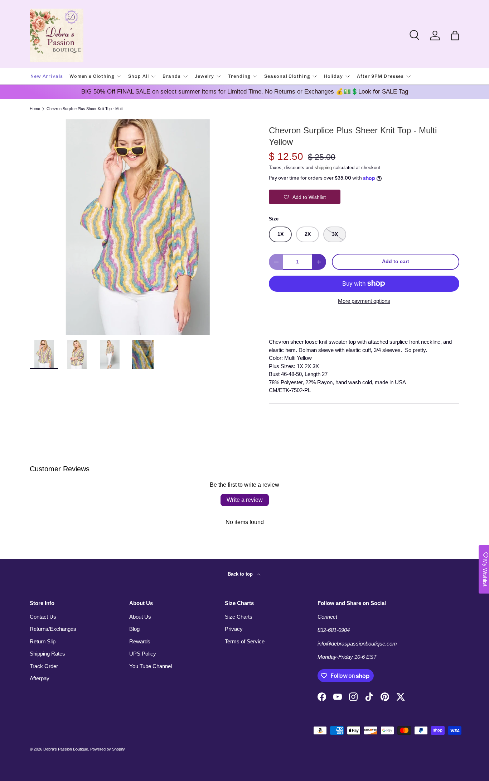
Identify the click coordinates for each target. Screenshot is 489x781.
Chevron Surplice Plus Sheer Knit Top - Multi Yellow (87, 109)
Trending (239, 76)
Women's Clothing (91, 76)
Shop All (138, 76)
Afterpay (39, 678)
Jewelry (204, 76)
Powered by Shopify (107, 749)
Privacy (234, 629)
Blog (134, 629)
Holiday (333, 76)
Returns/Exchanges (53, 629)
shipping (323, 167)
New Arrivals (46, 76)
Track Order (44, 666)
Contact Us (43, 617)
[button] (455, 35)
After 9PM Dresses (380, 76)
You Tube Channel (150, 666)
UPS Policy (142, 654)
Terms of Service (245, 641)
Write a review (245, 500)
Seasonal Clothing (287, 76)
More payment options (364, 301)
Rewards (139, 641)
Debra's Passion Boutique (65, 749)
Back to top (241, 574)
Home (35, 109)
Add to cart (395, 261)
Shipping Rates (47, 654)
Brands (171, 76)
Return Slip (42, 641)
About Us (140, 617)
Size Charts (238, 617)
